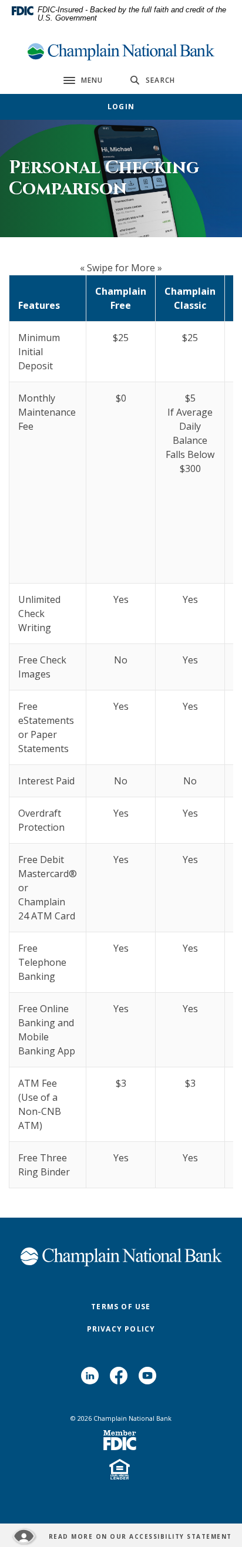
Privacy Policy (121, 1329)
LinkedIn (92, 1380)
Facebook (121, 1380)
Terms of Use (120, 1307)
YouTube (150, 1380)
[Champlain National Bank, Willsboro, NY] (121, 51)
